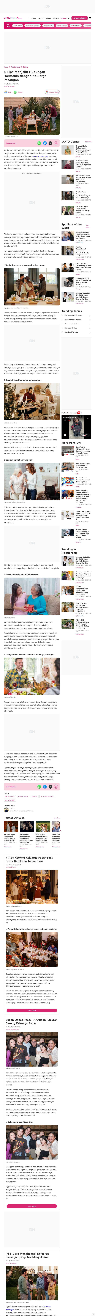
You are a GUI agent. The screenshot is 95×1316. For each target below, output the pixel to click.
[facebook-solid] (45, 143)
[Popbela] (13, 18)
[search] (68, 18)
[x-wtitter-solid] (50, 143)
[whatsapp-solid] (39, 143)
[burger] (90, 18)
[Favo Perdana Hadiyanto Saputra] (6, 809)
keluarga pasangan (40, 156)
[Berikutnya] (60, 972)
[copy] (56, 143)
